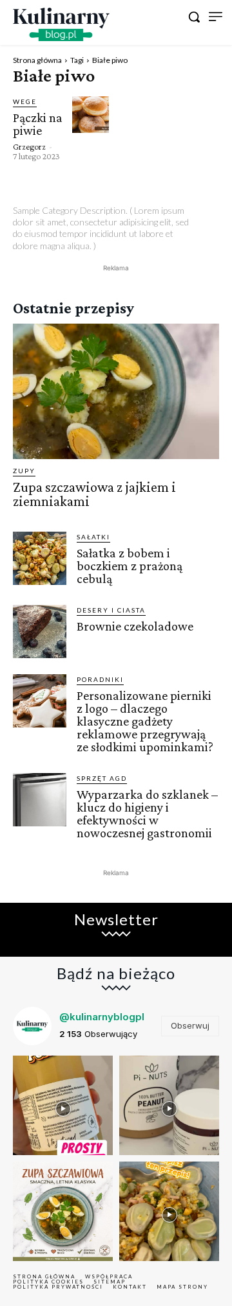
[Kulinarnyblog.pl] (61, 24)
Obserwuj (190, 1025)
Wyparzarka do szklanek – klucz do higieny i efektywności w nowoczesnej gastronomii (147, 813)
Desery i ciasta (111, 610)
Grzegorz (29, 146)
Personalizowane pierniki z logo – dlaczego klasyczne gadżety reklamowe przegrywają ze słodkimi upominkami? (145, 721)
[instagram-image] (63, 1105)
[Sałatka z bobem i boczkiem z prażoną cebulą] (39, 558)
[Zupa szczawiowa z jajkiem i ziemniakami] (116, 391)
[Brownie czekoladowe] (39, 631)
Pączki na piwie (38, 123)
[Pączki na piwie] (90, 114)
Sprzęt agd (102, 778)
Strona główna (37, 60)
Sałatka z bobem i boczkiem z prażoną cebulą (129, 566)
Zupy (24, 471)
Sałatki (93, 537)
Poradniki (100, 679)
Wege (25, 101)
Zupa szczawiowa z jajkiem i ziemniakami (94, 494)
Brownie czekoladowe (135, 626)
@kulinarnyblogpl (101, 1017)
